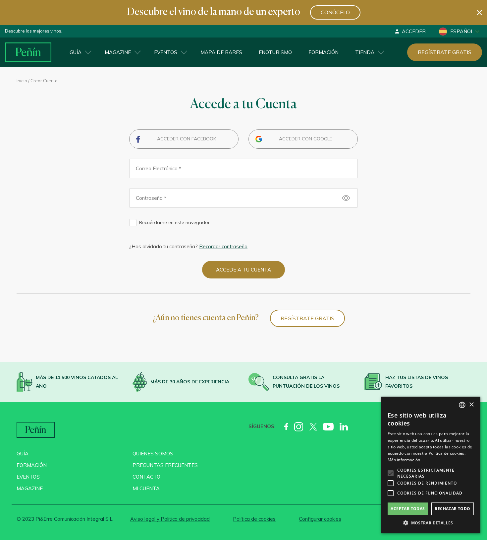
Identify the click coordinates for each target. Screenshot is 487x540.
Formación (323, 52)
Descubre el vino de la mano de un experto (213, 12)
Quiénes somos (153, 453)
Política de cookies (254, 519)
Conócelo (335, 12)
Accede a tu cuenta (243, 270)
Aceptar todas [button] (408, 508)
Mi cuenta (146, 488)
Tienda (364, 52)
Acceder (414, 31)
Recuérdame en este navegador (174, 222)
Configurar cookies (320, 519)
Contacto (146, 477)
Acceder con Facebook (186, 139)
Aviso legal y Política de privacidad (170, 519)
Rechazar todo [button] (452, 508)
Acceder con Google (305, 139)
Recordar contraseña (223, 246)
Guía (75, 52)
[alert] (430, 465)
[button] (431, 523)
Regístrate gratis (444, 52)
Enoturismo (275, 52)
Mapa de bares (221, 52)
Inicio (22, 80)
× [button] (471, 404)
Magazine (118, 52)
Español (462, 31)
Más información (404, 460)
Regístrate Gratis (307, 318)
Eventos (165, 52)
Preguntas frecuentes (165, 465)
